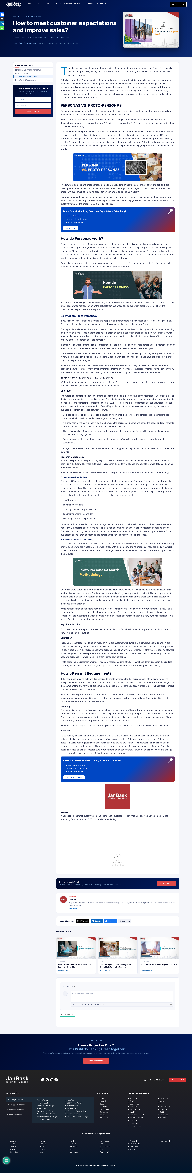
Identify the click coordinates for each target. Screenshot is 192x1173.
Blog (20, 43)
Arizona (12, 1144)
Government (134, 1120)
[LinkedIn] (118, 843)
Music (162, 1101)
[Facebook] (118, 830)
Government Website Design (77, 1117)
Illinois (42, 1146)
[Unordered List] (88, 1004)
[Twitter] (118, 836)
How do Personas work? (24, 73)
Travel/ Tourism (135, 1126)
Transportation (165, 1098)
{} (101, 1004)
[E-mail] (118, 825)
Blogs (102, 1104)
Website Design (42, 1100)
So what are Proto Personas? (26, 76)
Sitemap (103, 1115)
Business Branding (73, 1114)
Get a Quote (176, 4)
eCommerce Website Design (77, 1111)
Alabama (13, 1141)
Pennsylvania (104, 1152)
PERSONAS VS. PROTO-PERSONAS (28, 70)
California (13, 1149)
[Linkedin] (2, 23)
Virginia (132, 1149)
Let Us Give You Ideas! (74, 777)
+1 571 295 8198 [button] (155, 1079)
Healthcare (134, 1123)
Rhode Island (134, 1141)
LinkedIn (74, 908)
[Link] (98, 1004)
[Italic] (76, 1004)
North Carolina (105, 1146)
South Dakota (135, 1144)
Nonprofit (133, 1098)
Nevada (72, 1149)
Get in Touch (70, 228)
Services (45, 4)
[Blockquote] (91, 1004)
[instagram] (118, 849)
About (37, 4)
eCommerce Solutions (15, 1110)
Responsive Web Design (46, 1114)
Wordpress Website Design (47, 1117)
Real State (133, 1107)
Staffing (163, 1112)
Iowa (41, 1152)
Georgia (43, 1144)
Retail (132, 1101)
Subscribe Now (33, 111)
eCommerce (134, 1104)
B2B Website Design (74, 1103)
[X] (2, 19)
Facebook (111, 921)
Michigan (73, 1144)
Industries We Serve (72, 4)
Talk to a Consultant (166, 883)
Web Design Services (15, 1100)
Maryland (73, 1141)
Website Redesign (73, 1106)
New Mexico (104, 1141)
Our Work (57, 4)
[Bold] (73, 1004)
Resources (88, 4)
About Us (103, 1101)
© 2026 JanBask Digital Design (88, 1165)
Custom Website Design (45, 1111)
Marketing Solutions (14, 1115)
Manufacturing (135, 1109)
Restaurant (164, 1115)
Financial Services (136, 1118)
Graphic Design (42, 1108)
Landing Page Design (44, 1103)
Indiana (42, 1149)
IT (160, 1104)
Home (29, 4)
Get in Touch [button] (177, 1080)
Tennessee (134, 1146)
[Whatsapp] (2, 28)
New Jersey (74, 1152)
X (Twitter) (83, 921)
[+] (104, 1004)
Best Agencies (105, 1118)
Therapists (164, 1109)
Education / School (137, 1115)
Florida (42, 1141)
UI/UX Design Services (45, 1119)
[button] (42, 1079)
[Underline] (79, 1004)
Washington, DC (166, 1141)
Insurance (163, 1118)
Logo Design (71, 1100)
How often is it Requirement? (25, 80)
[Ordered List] (85, 1004)
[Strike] (82, 1004)
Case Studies (104, 1109)
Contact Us (101, 4)
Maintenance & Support (75, 1108)
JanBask (38, 37)
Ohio (101, 1149)
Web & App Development (16, 1105)
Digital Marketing (27, 16)
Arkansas (13, 1146)
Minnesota (73, 1146)
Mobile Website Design (45, 1106)
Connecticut (14, 1152)
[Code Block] (94, 1004)
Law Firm (133, 1112)
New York (103, 1144)
